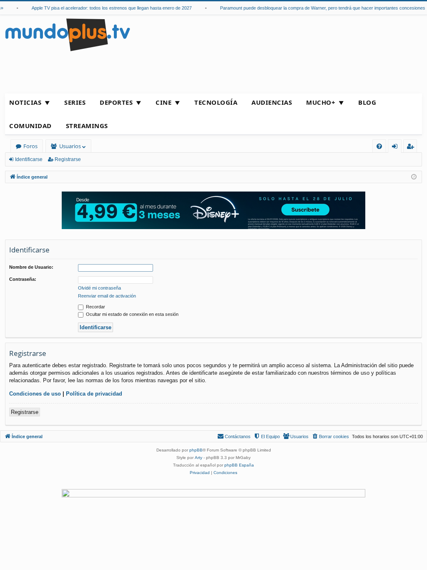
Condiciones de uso (35, 394)
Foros (30, 146)
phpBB (196, 450)
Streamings (87, 125)
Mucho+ (320, 102)
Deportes (116, 102)
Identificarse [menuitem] (396, 147)
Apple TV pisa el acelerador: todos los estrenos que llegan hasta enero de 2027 (107, 7)
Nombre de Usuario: (31, 267)
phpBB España (239, 465)
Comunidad (30, 125)
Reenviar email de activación (107, 295)
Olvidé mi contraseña (99, 287)
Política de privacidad (94, 394)
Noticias (25, 102)
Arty (198, 457)
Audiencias (271, 102)
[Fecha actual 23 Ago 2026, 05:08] (414, 177)
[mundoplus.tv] (67, 34)
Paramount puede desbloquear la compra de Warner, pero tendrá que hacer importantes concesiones (317, 7)
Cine (163, 102)
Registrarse (68, 159)
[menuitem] (379, 146)
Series (74, 102)
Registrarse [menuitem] (412, 147)
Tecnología (215, 102)
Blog (367, 102)
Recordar (95, 306)
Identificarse (29, 159)
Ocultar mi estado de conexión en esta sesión (131, 314)
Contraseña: (22, 279)
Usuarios (70, 146)
